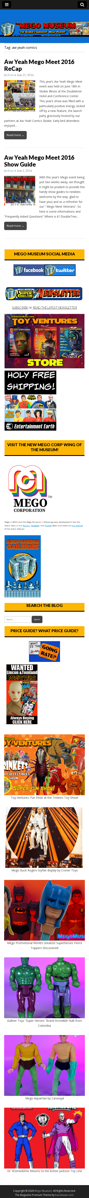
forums (26, 525)
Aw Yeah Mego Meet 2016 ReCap (39, 65)
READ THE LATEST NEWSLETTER (55, 307)
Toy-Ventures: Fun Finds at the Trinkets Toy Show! (44, 798)
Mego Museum (43, 1191)
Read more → (15, 135)
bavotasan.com (64, 1195)
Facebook (35, 525)
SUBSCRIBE (20, 307)
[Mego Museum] (44, 23)
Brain (10, 75)
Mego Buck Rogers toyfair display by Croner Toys (44, 870)
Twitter (48, 525)
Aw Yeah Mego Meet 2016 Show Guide (39, 161)
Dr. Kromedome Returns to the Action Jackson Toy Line (44, 1171)
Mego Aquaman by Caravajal (44, 1098)
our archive (77, 525)
